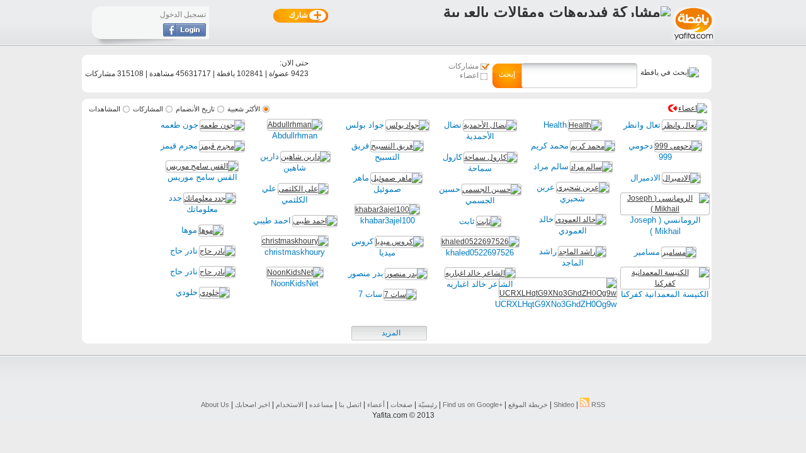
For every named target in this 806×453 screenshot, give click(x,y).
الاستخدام (290, 404)
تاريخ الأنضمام (195, 109)
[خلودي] (214, 292)
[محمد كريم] (592, 146)
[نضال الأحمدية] (489, 125)
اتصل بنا (350, 404)
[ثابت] (489, 221)
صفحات (401, 404)
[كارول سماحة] (490, 157)
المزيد (391, 332)
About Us (215, 404)
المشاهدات (104, 109)
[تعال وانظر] (684, 125)
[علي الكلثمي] (303, 188)
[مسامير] (679, 252)
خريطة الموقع (528, 404)
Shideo (563, 404)
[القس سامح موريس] (202, 166)
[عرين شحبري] (583, 187)
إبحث (507, 74)
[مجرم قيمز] (222, 146)
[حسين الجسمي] (491, 189)
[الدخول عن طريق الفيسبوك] (184, 34)
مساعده (321, 404)
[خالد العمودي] (580, 219)
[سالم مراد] (591, 166)
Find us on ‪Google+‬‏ (472, 404)
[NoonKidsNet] (295, 272)
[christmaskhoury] (295, 241)
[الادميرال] (681, 178)
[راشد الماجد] (582, 251)
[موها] (211, 230)
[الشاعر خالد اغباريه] (480, 273)
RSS (597, 404)
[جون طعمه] (222, 125)
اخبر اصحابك (252, 404)
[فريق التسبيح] (397, 146)
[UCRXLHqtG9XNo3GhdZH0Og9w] (557, 293)
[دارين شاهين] (305, 156)
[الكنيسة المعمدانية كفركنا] (665, 283)
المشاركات (148, 109)
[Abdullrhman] (295, 124)
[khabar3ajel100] (387, 209)
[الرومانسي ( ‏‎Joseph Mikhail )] (665, 208)
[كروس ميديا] (399, 241)
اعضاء (469, 75)
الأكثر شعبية (243, 109)
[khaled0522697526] (480, 241)
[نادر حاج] (217, 251)
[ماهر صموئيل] (396, 178)
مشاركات (463, 66)
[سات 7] (400, 294)
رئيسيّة (427, 404)
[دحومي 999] (678, 146)
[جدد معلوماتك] (210, 198)
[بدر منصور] (406, 273)
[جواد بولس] (407, 125)
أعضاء (376, 404)
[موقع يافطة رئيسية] (693, 41)
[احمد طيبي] (315, 220)
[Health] (585, 125)
